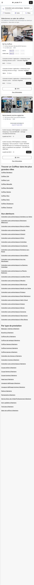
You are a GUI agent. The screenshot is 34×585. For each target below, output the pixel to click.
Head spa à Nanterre (7, 379)
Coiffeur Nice (5, 196)
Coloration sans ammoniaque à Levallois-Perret (15, 276)
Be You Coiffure (7, 44)
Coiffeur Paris (5, 200)
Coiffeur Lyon (5, 180)
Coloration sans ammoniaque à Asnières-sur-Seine (16, 216)
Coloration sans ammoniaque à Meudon (13, 280)
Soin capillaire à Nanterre (8, 403)
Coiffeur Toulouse (6, 207)
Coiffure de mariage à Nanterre (10, 340)
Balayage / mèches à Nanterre (10, 329)
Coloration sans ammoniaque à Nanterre (13, 364)
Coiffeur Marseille (6, 184)
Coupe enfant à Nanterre (8, 367)
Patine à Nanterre (6, 391)
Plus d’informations (17, 92)
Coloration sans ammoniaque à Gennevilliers (14, 255)
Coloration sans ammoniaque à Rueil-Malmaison (15, 296)
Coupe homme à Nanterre (9, 375)
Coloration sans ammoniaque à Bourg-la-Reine (15, 226)
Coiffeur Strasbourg (7, 203)
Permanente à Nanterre (8, 395)
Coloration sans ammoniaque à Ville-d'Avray (14, 319)
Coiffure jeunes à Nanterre (9, 352)
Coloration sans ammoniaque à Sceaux (13, 304)
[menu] (2, 2)
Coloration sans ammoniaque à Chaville (13, 230)
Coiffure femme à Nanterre (9, 344)
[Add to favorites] (30, 27)
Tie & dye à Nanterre (7, 406)
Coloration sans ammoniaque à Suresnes (13, 312)
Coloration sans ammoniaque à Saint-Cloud (14, 300)
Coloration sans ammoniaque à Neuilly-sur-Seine (16, 288)
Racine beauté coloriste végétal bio (13, 115)
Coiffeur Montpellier (7, 188)
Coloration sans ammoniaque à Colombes (14, 242)
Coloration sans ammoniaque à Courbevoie (14, 246)
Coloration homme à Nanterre (10, 360)
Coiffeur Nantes (6, 192)
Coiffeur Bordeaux (6, 172)
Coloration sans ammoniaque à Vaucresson (14, 315)
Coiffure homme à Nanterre (9, 348)
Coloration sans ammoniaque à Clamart (13, 234)
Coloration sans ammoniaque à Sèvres (13, 308)
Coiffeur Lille (5, 176)
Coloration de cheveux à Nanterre (11, 356)
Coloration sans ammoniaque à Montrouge (14, 284)
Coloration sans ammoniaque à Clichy (12, 238)
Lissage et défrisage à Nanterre (10, 383)
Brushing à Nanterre (7, 332)
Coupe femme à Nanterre (8, 371)
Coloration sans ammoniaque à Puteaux (13, 292)
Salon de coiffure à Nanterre (9, 410)
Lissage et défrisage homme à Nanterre (13, 387)
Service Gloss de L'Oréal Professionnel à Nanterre (16, 399)
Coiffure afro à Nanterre (8, 336)
